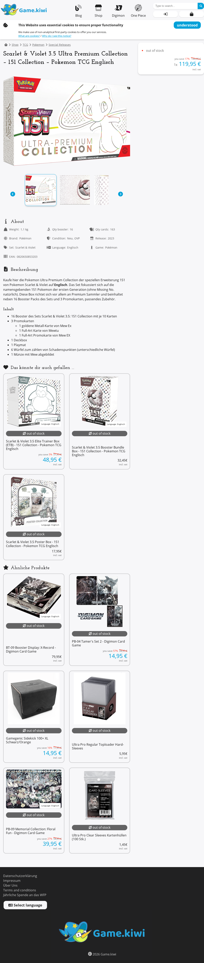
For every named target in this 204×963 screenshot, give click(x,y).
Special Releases (60, 45)
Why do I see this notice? (56, 35)
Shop (15, 45)
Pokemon (38, 45)
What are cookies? (29, 35)
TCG (25, 45)
